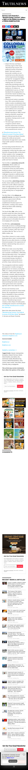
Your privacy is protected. (8, 390)
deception (5, 355)
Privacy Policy (10, 757)
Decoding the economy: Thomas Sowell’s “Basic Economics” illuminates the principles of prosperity (15, 713)
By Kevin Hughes (16, 638)
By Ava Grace (15, 622)
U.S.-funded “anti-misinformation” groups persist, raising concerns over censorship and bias (16, 627)
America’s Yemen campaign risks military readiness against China (16, 682)
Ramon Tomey (12, 23)
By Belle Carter (16, 597)
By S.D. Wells (15, 607)
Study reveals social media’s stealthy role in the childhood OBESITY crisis (15, 619)
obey (9, 364)
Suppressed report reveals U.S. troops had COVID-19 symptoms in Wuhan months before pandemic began (16, 674)
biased (13, 353)
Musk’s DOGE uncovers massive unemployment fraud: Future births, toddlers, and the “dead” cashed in (16, 652)
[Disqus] (14, 473)
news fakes (18, 362)
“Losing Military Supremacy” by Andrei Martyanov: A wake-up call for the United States (16, 666)
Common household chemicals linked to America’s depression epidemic (15, 659)
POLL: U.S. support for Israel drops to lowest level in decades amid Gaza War (16, 612)
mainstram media (7, 358)
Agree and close (12, 761)
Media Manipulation (13, 360)
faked (20, 355)
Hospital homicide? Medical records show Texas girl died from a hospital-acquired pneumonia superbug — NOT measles (16, 689)
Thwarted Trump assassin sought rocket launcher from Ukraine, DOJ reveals (16, 705)
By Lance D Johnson (17, 588)
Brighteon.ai (5, 342)
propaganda (14, 364)
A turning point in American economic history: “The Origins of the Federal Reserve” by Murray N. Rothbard (16, 635)
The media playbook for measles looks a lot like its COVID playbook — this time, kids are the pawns (16, 697)
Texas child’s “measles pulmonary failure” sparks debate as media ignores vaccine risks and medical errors (16, 735)
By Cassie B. (15, 654)
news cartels (10, 362)
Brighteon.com (6, 345)
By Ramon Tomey (16, 647)
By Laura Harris (16, 614)
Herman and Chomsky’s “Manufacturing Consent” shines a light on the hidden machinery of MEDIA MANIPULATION (16, 643)
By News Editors (16, 700)
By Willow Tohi (16, 629)
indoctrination (6, 357)
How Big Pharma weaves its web (16, 728)
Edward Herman (13, 355)
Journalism (14, 357)
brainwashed (19, 353)
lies (19, 357)
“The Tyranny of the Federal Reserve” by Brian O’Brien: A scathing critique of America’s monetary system (15, 593)
